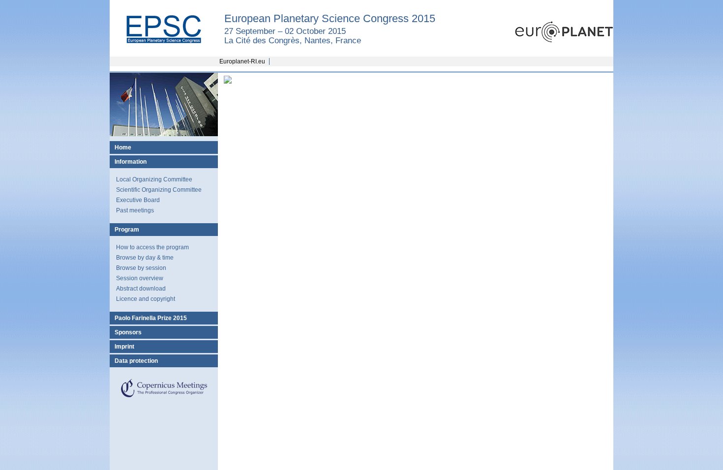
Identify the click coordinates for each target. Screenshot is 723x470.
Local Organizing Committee (154, 179)
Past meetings (135, 210)
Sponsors (128, 332)
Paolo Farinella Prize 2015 (151, 318)
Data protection (136, 360)
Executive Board (138, 200)
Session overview (139, 278)
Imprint (124, 346)
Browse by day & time (145, 257)
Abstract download (141, 288)
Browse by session (141, 267)
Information (131, 161)
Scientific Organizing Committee (159, 189)
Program (127, 229)
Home (123, 147)
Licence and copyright (145, 298)
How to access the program (152, 247)
